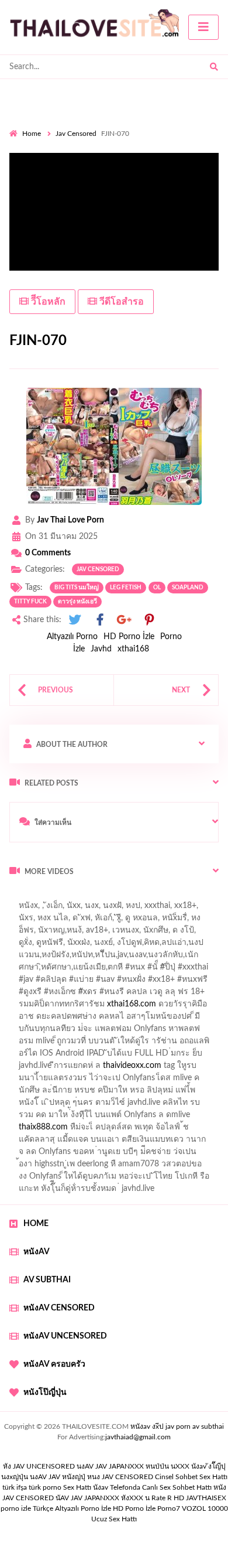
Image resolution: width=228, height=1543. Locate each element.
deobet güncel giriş (174, 982)
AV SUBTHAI (47, 1280)
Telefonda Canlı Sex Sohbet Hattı (161, 1487)
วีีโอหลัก (47, 301)
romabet (24, 1155)
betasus (142, 1130)
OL (157, 587)
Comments (48, 553)
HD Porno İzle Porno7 (146, 1508)
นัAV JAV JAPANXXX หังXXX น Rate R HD (120, 1497)
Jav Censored (76, 133)
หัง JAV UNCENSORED (39, 1466)
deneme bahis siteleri (53, 1068)
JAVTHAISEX (206, 1497)
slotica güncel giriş (130, 908)
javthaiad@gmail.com (138, 1436)
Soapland (187, 587)
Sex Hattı (77, 1487)
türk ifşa (14, 1487)
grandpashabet (145, 933)
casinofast (134, 958)
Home (31, 133)
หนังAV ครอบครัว (54, 1364)
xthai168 (133, 649)
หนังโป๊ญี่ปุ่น (45, 1392)
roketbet (64, 1155)
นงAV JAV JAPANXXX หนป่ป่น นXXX (133, 1466)
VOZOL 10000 (205, 1508)
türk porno (45, 1487)
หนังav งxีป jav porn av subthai (177, 1426)
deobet (211, 995)
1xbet (56, 1130)
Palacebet (89, 958)
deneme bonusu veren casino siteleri (156, 1056)
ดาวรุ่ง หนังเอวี (77, 602)
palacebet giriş (109, 995)
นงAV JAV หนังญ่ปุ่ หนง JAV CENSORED (91, 1476)
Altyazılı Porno (72, 637)
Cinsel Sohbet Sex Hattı (191, 1476)
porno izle (50, 896)
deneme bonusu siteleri (155, 1105)
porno (20, 896)
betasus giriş (97, 1130)
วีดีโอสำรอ (120, 301)
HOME (36, 1224)
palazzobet (35, 1007)
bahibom (177, 958)
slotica (192, 1019)
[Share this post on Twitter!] (74, 620)
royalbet (167, 1007)
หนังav (36, 1252)
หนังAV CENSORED (59, 1308)
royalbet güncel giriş (155, 896)
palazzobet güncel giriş (98, 921)
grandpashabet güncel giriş (57, 945)
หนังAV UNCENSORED (65, 1336)
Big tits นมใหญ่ (76, 587)
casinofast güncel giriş (48, 908)
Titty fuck (30, 602)
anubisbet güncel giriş (71, 933)
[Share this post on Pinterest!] (149, 620)
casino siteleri (124, 1068)
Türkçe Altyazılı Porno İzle (72, 1508)
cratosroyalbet (87, 1142)
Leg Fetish (125, 587)
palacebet (26, 982)
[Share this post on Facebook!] (100, 620)
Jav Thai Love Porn (70, 520)
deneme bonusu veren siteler (93, 1081)
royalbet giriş (167, 995)
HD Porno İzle (128, 637)
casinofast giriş (194, 1142)
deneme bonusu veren (104, 1007)
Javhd (101, 649)
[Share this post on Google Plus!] (124, 620)
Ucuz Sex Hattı (114, 1518)
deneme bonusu (183, 1081)
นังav (100, 1487)
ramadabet (158, 1044)
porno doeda (94, 896)
